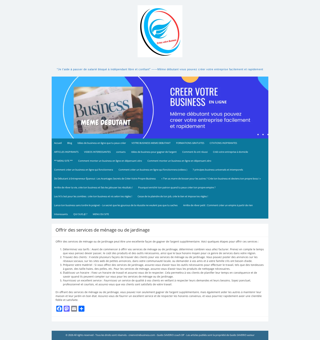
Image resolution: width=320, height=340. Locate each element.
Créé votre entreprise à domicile (230, 152)
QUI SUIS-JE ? (80, 214)
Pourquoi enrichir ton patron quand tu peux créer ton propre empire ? (177, 187)
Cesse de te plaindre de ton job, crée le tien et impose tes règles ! (173, 196)
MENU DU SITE (101, 214)
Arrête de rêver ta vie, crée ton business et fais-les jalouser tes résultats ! (93, 187)
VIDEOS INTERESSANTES (97, 152)
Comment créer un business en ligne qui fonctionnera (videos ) (153, 169)
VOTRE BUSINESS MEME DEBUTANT (151, 143)
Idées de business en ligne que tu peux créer (101, 143)
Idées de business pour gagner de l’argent (154, 152)
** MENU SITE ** (63, 160)
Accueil (58, 143)
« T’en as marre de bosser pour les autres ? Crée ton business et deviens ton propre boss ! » (211, 178)
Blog (69, 143)
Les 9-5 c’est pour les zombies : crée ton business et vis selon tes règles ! (93, 196)
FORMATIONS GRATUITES (190, 143)
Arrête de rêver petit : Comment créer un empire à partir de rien (218, 205)
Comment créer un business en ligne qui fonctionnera (83, 169)
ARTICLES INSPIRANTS (66, 152)
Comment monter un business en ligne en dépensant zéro (110, 160)
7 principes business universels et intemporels (218, 169)
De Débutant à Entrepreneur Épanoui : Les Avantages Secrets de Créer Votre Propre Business (105, 178)
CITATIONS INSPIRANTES (223, 143)
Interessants (61, 214)
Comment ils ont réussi (195, 152)
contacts (121, 152)
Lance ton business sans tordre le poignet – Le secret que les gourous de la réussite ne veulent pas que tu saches (116, 205)
